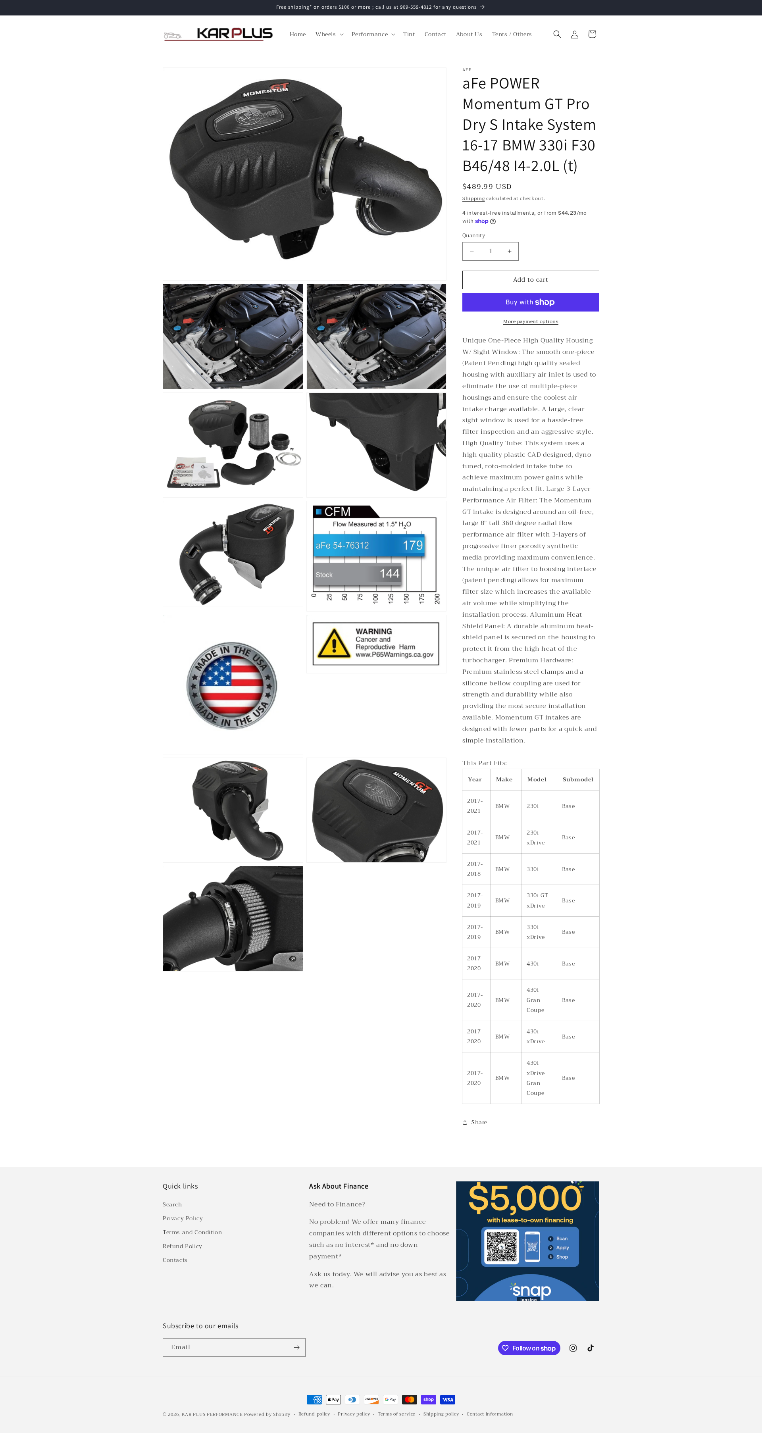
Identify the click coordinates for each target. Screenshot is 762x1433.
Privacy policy (354, 1414)
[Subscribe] (296, 1347)
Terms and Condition (192, 1232)
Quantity (473, 236)
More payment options (530, 321)
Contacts (175, 1260)
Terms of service (397, 1414)
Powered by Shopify (267, 1414)
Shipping (473, 198)
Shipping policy (441, 1414)
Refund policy (314, 1414)
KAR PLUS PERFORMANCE (212, 1414)
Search (172, 1204)
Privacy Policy (183, 1218)
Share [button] (479, 1122)
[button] (329, 34)
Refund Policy (182, 1246)
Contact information (490, 1414)
